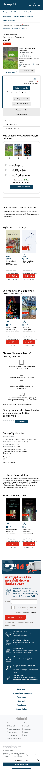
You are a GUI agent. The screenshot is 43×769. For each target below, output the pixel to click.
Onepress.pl (27, 723)
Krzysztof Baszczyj (11, 264)
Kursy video (7, 16)
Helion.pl (11, 723)
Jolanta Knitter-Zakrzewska (16, 167)
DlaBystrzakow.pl (14, 729)
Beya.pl (26, 732)
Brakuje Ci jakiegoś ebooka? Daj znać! (24, 666)
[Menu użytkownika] (34, 5)
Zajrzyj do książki (9, 72)
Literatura (6, 462)
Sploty (26, 735)
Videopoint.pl (13, 732)
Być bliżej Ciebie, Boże (17, 170)
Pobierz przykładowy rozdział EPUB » (15, 449)
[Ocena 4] (26, 56)
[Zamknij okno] (38, 760)
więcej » (33, 612)
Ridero (32, 52)
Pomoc (28, 404)
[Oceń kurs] (8, 421)
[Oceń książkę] (29, 56)
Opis (9, 121)
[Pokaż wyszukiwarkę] (30, 4)
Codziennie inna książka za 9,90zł (14, 28)
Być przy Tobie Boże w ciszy (19, 175)
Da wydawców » (18, 648)
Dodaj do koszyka (21, 88)
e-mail (7, 601)
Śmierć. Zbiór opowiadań (27, 530)
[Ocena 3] (24, 56)
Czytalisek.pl (13, 735)
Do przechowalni (21, 114)
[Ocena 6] (31, 56)
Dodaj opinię (21, 421)
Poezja (12, 462)
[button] (36, 242)
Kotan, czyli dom (28, 261)
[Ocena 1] (20, 56)
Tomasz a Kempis (11, 533)
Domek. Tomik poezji (11, 262)
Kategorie (6, 12)
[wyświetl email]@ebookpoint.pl (27, 755)
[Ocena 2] (22, 56)
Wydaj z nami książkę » (21, 640)
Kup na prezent (22, 99)
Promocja (7, 44)
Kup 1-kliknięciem (22, 103)
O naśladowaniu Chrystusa (11, 530)
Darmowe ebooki (9, 20)
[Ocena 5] (29, 56)
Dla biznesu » (17, 657)
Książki (28, 12)
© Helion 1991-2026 (8, 750)
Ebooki (13, 12)
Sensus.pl (12, 726)
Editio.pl (26, 726)
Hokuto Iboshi (26, 263)
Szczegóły (11, 125)
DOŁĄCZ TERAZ (15, 617)
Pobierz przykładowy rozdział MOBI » (15, 451)
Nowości (23, 16)
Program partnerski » (20, 632)
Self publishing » (18, 675)
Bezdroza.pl (27, 729)
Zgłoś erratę (7, 453)
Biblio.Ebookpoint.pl (15, 738)
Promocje (15, 16)
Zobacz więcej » (10, 626)
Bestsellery (30, 16)
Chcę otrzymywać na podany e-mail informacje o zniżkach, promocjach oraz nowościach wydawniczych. (27, 609)
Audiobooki (21, 12)
